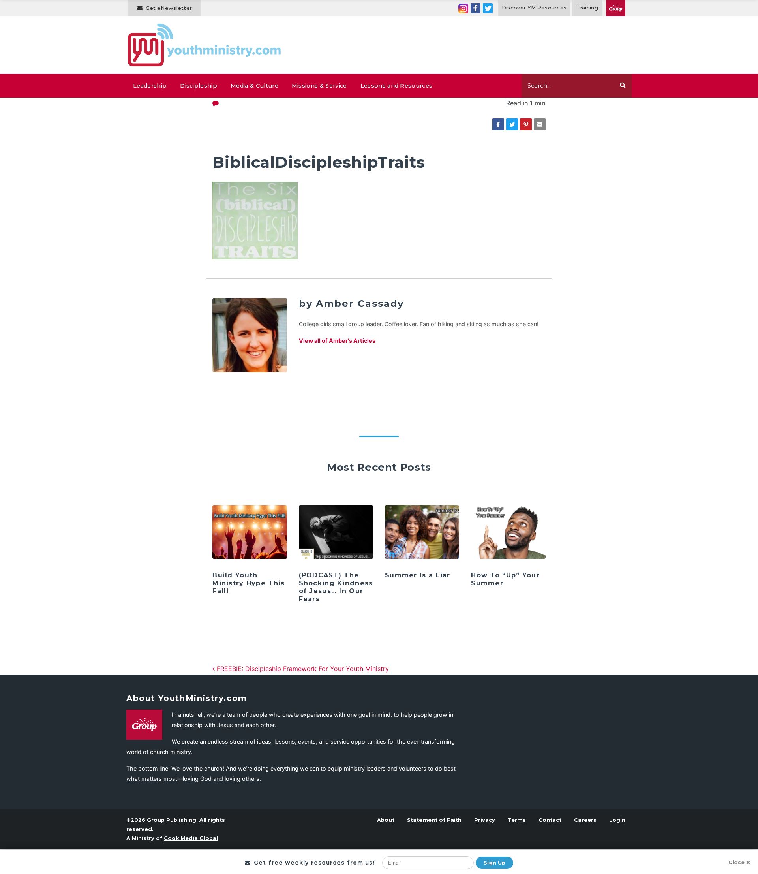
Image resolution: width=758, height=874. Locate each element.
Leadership (150, 85)
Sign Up (494, 863)
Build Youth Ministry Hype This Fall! (248, 583)
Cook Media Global (191, 838)
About (385, 820)
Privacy (484, 820)
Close (736, 862)
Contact (549, 820)
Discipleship (198, 85)
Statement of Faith (434, 820)
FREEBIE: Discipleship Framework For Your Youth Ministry (302, 669)
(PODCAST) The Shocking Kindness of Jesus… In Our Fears (336, 587)
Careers (585, 820)
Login (617, 820)
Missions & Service (319, 85)
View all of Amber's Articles (337, 340)
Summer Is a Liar (417, 575)
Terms (517, 820)
